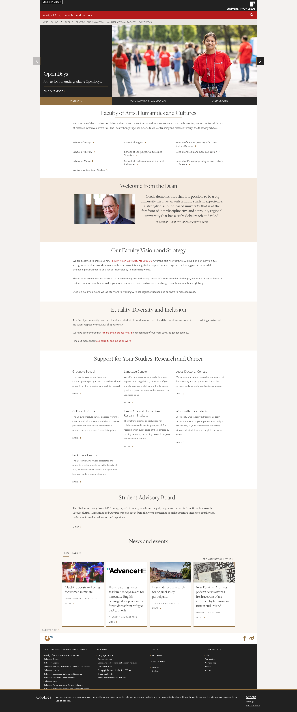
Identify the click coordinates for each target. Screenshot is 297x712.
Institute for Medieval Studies (89, 170)
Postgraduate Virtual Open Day (147, 100)
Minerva (155, 667)
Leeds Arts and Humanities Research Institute (142, 413)
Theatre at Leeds (105, 673)
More (75, 393)
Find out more (253, 705)
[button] (251, 15)
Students (155, 671)
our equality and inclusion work (113, 341)
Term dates (210, 659)
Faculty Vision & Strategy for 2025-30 (131, 261)
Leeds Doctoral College (191, 371)
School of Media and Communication (196, 152)
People (69, 22)
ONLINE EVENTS (220, 100)
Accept (251, 697)
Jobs (207, 655)
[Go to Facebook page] (244, 638)
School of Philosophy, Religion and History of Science (199, 162)
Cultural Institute (83, 411)
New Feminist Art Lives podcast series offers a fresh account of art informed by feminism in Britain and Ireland (212, 596)
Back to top (49, 629)
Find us (208, 666)
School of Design (82, 142)
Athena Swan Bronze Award (117, 332)
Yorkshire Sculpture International (112, 677)
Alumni (208, 670)
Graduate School (83, 371)
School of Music (81, 161)
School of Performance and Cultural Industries (144, 162)
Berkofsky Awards (84, 455)
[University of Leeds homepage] (241, 6)
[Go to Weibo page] (251, 638)
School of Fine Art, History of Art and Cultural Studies (196, 144)
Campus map (210, 662)
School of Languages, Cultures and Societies (143, 153)
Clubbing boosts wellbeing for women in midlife (82, 589)
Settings (250, 701)
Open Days (76, 100)
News (66, 552)
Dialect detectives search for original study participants (168, 592)
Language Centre (135, 371)
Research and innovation (90, 22)
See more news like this (217, 559)
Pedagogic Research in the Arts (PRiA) (114, 670)
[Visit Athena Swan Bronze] (49, 638)
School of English (133, 142)
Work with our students (192, 411)
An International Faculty (121, 22)
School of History (82, 152)
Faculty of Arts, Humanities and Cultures (67, 15)
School (55, 22)
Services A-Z (157, 655)
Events (76, 552)
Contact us (145, 22)
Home (45, 22)
